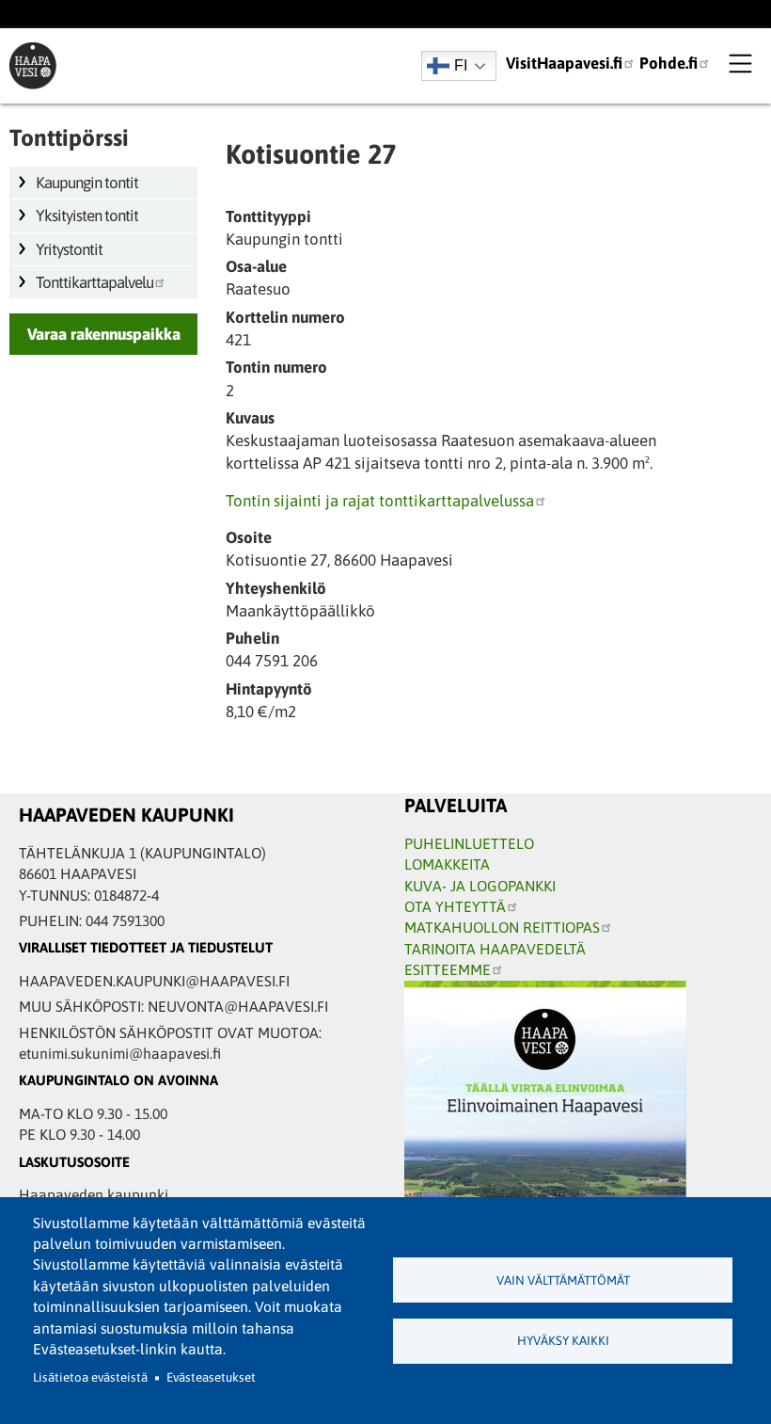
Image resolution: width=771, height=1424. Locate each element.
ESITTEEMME (447, 969)
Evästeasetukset (211, 1377)
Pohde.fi (668, 63)
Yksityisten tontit (87, 215)
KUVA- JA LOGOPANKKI (480, 885)
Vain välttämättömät (563, 1280)
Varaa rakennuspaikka (104, 334)
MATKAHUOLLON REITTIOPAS (502, 927)
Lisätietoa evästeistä (90, 1377)
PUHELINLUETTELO (469, 843)
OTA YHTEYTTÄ (455, 906)
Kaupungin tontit (87, 182)
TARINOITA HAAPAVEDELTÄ (495, 948)
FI (460, 65)
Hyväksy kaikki (563, 1341)
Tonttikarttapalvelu (94, 282)
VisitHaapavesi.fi (564, 63)
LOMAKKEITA (447, 864)
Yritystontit (69, 249)
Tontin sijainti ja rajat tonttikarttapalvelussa (380, 500)
